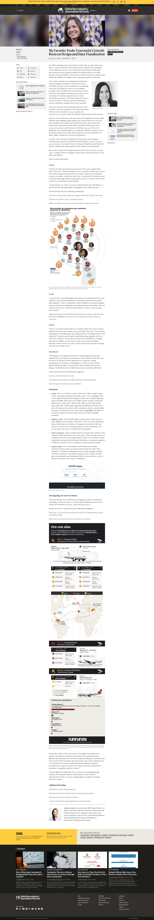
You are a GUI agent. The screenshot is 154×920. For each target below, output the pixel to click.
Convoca (87, 128)
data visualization (95, 835)
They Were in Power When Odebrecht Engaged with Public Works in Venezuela (76, 195)
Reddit (21, 77)
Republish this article (54, 833)
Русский (99, 5)
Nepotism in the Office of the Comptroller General (66, 199)
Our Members (102, 900)
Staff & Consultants (83, 900)
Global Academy (123, 902)
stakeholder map (99, 837)
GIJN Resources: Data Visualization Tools (62, 789)
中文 (136, 5)
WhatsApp (22, 74)
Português (64, 5)
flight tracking (123, 835)
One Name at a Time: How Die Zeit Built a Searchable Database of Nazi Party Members (92, 874)
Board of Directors (83, 902)
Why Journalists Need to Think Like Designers (63, 797)
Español (56, 5)
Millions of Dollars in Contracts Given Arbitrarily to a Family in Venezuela (74, 203)
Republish (33, 77)
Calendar (100, 904)
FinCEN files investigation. (85, 314)
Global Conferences (103, 902)
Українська (74, 5)
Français (47, 5)
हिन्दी (91, 5)
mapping (130, 835)
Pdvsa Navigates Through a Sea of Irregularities (65, 384)
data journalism (85, 835)
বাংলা (31, 5)
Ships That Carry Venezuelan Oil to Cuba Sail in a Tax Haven (69, 519)
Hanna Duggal (83, 879)
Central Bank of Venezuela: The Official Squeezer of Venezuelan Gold (72, 380)
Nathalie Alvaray (54, 114)
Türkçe (84, 5)
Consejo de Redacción (56, 128)
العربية (24, 5)
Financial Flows (113, 835)
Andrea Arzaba (56, 58)
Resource (19, 49)
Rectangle (135, 918)
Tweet (21, 68)
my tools (83, 837)
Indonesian (126, 5)
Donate (134, 10)
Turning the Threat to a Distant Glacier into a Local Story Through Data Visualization (60, 874)
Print (20, 71)
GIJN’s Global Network (104, 898)
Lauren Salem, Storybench (55, 879)
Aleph (53, 393)
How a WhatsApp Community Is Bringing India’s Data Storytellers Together (29, 874)
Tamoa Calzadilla (74, 112)
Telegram (32, 74)
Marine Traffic (72, 504)
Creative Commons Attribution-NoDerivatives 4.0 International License (29, 837)
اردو (17, 5)
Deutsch (116, 5)
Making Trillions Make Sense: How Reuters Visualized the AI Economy (123, 873)
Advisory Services (124, 909)
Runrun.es (64, 70)
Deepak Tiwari (21, 879)
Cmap (51, 165)
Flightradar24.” (86, 504)
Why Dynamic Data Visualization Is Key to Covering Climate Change (71, 793)
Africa (107, 5)
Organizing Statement (84, 898)
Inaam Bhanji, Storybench (117, 877)
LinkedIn (32, 71)
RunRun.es (90, 837)
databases (105, 835)
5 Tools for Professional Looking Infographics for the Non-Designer (70, 801)
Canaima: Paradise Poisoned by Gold (61, 376)
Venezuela (108, 837)
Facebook (33, 68)
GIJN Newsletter (123, 904)
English (38, 5)
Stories (18, 52)
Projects (121, 907)
